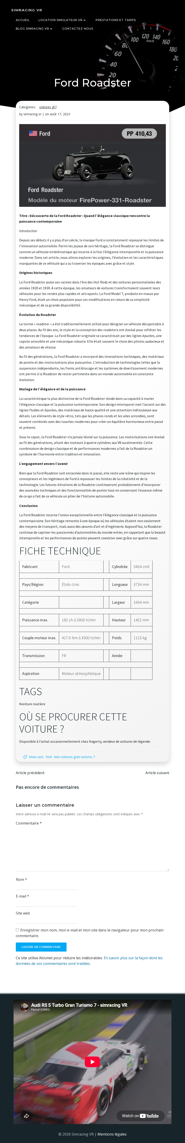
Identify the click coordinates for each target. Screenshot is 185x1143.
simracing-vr (32, 114)
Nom (21, 879)
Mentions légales (112, 1134)
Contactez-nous (77, 28)
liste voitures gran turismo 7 (74, 757)
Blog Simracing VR (32, 28)
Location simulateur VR (61, 20)
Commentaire (29, 823)
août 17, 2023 (60, 114)
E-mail (22, 896)
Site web (23, 913)
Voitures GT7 (48, 107)
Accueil (23, 20)
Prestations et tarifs (116, 20)
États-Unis (36, 757)
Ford (49, 757)
